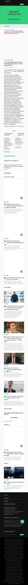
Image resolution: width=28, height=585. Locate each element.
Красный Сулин (14, 22)
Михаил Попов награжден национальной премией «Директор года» (14, 242)
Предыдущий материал (8, 134)
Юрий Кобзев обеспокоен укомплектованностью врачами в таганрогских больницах (13, 206)
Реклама (6, 501)
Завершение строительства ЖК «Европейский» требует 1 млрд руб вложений (14, 453)
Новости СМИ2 (8, 421)
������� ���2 (10, 156)
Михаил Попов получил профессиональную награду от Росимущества (13, 369)
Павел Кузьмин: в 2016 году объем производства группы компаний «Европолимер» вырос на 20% (14, 307)
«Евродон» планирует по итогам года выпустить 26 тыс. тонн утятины (19, 141)
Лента (10, 31)
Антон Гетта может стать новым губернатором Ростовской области (13, 397)
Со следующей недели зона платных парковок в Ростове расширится (13, 63)
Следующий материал (20, 134)
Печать (11, 67)
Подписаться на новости (9, 504)
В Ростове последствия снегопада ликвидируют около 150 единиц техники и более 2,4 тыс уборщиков (8, 143)
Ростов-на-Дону (14, 20)
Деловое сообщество (14, 13)
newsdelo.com (20, 126)
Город (6, 31)
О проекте (6, 498)
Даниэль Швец (7, 151)
